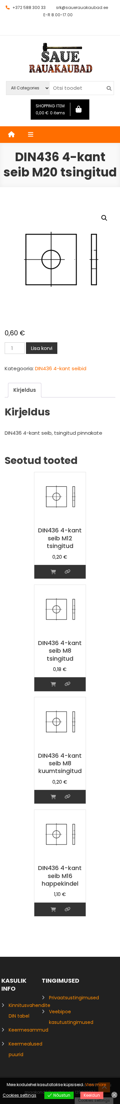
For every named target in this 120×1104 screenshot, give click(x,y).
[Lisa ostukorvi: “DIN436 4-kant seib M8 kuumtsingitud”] (53, 797)
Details (68, 572)
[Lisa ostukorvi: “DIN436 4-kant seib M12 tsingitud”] (53, 572)
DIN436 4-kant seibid (60, 368)
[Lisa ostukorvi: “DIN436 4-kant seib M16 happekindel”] (53, 909)
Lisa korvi (41, 348)
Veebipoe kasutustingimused (71, 1017)
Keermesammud (28, 1030)
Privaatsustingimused (74, 997)
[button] (104, 218)
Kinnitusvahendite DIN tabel (29, 1010)
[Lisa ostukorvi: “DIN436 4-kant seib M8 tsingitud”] (53, 684)
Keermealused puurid (25, 1049)
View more (95, 1084)
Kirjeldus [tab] (24, 389)
